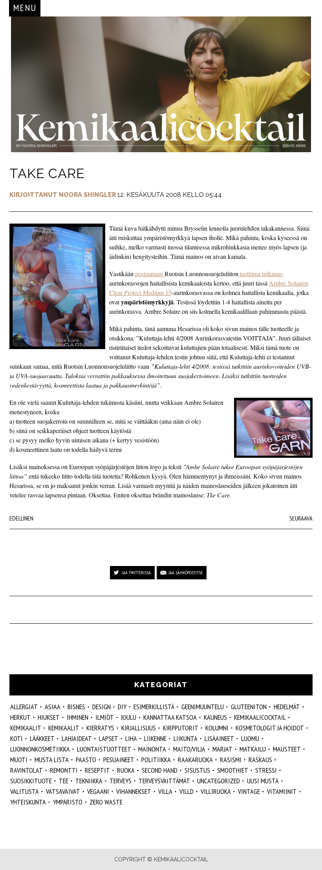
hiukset (49, 717)
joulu (128, 717)
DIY (122, 706)
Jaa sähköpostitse (185, 572)
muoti (18, 759)
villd (186, 791)
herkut (20, 717)
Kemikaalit (25, 727)
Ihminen (77, 717)
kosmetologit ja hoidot (270, 727)
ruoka (126, 770)
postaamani (150, 273)
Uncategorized (218, 780)
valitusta (24, 791)
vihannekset (133, 791)
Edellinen (21, 518)
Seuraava (301, 518)
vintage (249, 791)
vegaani (98, 791)
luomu (250, 738)
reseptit (97, 770)
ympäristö (67, 801)
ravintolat (26, 770)
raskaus (260, 759)
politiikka (156, 759)
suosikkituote (31, 780)
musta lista (52, 759)
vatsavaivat (63, 791)
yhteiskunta (28, 801)
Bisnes (76, 706)
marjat (222, 749)
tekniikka (88, 780)
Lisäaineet (219, 738)
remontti (64, 770)
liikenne (155, 738)
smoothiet (232, 770)
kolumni (217, 727)
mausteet (287, 749)
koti (16, 738)
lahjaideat (77, 738)
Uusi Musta (263, 780)
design (101, 706)
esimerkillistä (154, 706)
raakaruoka (195, 759)
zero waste (106, 801)
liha (131, 738)
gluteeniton (249, 706)
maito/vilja (189, 749)
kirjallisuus (138, 727)
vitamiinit (282, 791)
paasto (86, 759)
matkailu (253, 749)
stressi (266, 770)
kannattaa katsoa (170, 717)
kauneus (215, 717)
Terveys (121, 780)
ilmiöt (104, 717)
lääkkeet (42, 738)
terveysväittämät (164, 780)
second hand (159, 770)
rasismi (231, 759)
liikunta (186, 738)
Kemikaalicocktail (260, 717)
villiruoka (216, 791)
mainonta (152, 749)
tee (63, 780)
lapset (108, 738)
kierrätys (100, 727)
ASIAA (52, 706)
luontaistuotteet (104, 749)
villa (165, 791)
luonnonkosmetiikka (40, 749)
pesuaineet (118, 759)
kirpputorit (180, 727)
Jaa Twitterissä (136, 572)
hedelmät (287, 706)
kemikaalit (63, 727)
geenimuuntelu (202, 706)
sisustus (197, 770)
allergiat (24, 706)
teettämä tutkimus (260, 273)
